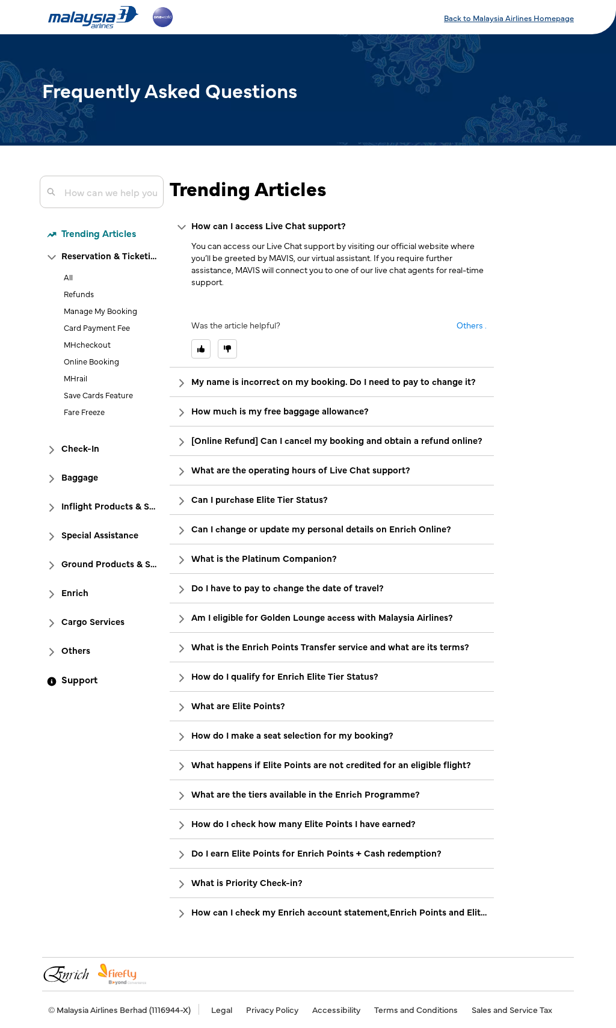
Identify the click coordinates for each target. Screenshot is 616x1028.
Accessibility (336, 1009)
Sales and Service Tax (512, 1009)
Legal (221, 1009)
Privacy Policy (272, 1009)
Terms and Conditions (416, 1009)
